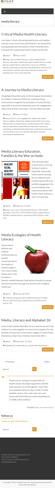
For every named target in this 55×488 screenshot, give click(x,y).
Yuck (16, 73)
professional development (29, 67)
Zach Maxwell (25, 73)
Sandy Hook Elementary (38, 345)
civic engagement (24, 118)
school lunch (46, 67)
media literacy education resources (24, 65)
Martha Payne (31, 212)
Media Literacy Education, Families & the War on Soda (22, 153)
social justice (8, 70)
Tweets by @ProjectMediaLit (14, 421)
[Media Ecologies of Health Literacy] (36, 245)
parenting (13, 67)
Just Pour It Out (18, 212)
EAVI (39, 121)
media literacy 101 (36, 124)
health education (26, 62)
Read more (47, 77)
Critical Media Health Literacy (24, 34)
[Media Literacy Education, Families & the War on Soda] (15, 161)
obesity (6, 67)
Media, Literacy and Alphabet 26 (25, 320)
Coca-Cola (14, 210)
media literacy (21, 124)
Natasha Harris (16, 215)
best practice (10, 118)
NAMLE (43, 65)
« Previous (9, 361)
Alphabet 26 (10, 345)
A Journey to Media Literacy (22, 90)
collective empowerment (15, 298)
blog (7, 59)
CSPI (40, 210)
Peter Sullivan (38, 215)
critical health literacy (19, 59)
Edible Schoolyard (34, 298)
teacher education (21, 70)
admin (7, 55)
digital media (30, 121)
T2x (10, 303)
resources (18, 132)
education (14, 62)
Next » (47, 361)
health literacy (39, 62)
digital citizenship (17, 121)
